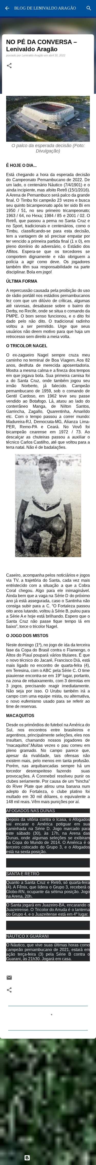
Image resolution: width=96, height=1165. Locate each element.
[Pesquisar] (89, 8)
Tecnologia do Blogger (51, 1158)
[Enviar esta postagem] (9, 979)
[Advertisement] (48, 1094)
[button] (9, 66)
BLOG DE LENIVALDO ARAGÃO (45, 8)
